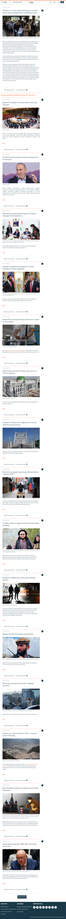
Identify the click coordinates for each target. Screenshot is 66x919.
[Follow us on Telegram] (49, 907)
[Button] (9, 90)
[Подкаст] (55, 907)
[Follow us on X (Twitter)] (46, 907)
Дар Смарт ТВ (20, 911)
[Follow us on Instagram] (43, 907)
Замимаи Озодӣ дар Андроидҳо (24, 906)
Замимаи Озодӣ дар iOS (22, 909)
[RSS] (52, 907)
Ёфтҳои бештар (22, 896)
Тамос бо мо (3, 914)
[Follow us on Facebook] (37, 907)
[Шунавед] (58, 2)
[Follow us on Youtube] (40, 907)
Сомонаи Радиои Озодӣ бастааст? (8, 909)
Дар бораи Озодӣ (5, 906)
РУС (51, 2)
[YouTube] (55, 2)
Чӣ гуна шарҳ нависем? (6, 911)
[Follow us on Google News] (34, 907)
